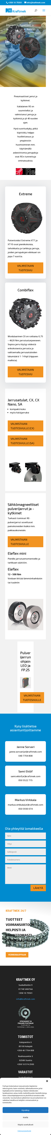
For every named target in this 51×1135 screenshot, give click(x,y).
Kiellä (25, 1117)
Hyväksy (25, 1110)
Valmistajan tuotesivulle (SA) (22, 441)
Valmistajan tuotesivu (25, 268)
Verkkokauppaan (17, 954)
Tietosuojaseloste (24, 1131)
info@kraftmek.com (25, 999)
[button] (47, 1081)
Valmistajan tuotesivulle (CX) (22, 426)
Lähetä (38, 887)
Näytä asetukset (25, 1124)
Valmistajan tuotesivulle (20, 542)
